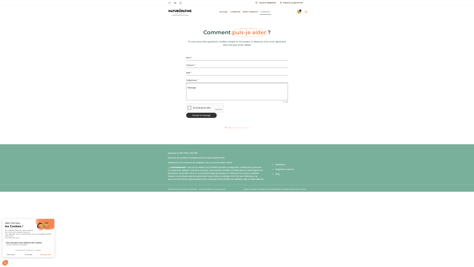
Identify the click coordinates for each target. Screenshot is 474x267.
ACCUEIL (223, 11)
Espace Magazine (267, 2)
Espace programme (293, 2)
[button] (306, 12)
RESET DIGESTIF (250, 11)
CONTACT (265, 11)
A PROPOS (235, 11)
